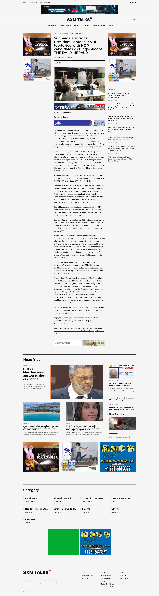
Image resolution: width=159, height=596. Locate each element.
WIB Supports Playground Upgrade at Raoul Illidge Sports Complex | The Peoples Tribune (121, 159)
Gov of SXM (85, 25)
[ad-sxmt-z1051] (37, 70)
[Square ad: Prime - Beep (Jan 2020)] (63, 542)
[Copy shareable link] (95, 63)
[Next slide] (135, 414)
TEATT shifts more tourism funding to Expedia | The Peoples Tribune (121, 139)
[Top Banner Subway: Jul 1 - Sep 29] (79, 9)
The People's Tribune (107, 584)
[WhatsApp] (135, 2)
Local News (69, 57)
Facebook (122, 573)
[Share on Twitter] (101, 63)
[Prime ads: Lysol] (37, 44)
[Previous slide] (132, 414)
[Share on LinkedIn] (104, 63)
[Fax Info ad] (118, 457)
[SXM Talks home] (79, 19)
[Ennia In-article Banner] (79, 343)
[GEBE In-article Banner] (79, 123)
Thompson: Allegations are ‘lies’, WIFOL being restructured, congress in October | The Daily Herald (121, 148)
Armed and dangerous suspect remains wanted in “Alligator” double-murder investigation (121, 118)
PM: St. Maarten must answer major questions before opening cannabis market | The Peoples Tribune (34, 374)
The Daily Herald (51, 25)
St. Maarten (85, 578)
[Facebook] (130, 2)
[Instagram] (133, 2)
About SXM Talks (33, 2)
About (83, 573)
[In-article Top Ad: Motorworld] (79, 106)
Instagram (122, 575)
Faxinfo (76, 25)
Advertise (25, 2)
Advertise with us (87, 575)
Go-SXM (110, 25)
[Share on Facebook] (98, 63)
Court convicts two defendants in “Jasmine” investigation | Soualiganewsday (119, 95)
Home (55, 33)
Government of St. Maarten (109, 587)
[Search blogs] (128, 2)
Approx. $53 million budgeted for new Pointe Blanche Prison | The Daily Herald (121, 129)
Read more (29, 394)
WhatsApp (122, 578)
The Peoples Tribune (98, 25)
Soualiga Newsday (65, 25)
